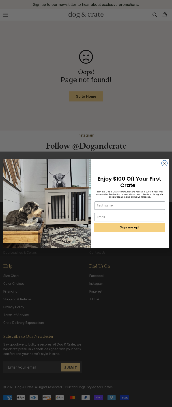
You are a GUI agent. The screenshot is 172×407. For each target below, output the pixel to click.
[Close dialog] (164, 163)
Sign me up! (129, 227)
